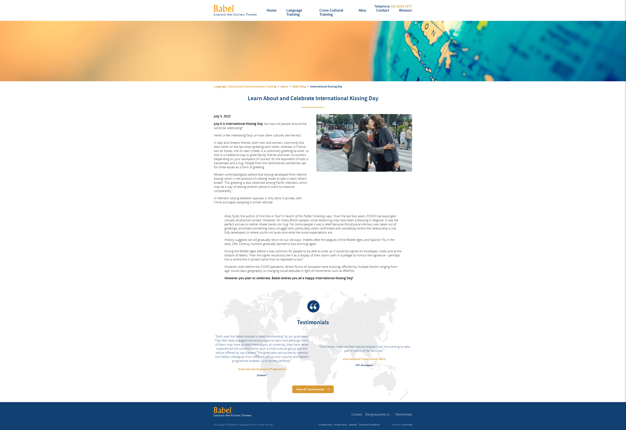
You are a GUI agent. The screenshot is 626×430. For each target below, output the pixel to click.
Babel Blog (299, 86)
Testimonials (403, 414)
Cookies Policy (325, 424)
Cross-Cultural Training (331, 12)
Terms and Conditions (369, 424)
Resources (407, 10)
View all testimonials (310, 389)
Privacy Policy (340, 424)
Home (271, 10)
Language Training (294, 12)
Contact (382, 10)
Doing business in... (378, 414)
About (364, 10)
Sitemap (353, 424)
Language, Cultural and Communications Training (245, 86)
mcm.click (407, 424)
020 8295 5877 (401, 6)
